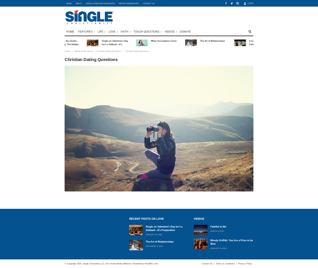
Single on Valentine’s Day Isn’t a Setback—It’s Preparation (110, 43)
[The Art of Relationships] (136, 244)
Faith (124, 31)
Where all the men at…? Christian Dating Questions (98, 51)
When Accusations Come (159, 41)
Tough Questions (146, 31)
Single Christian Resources (100, 3)
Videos (170, 31)
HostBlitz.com (151, 263)
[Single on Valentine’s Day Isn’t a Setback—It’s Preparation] (136, 229)
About (79, 3)
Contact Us (149, 3)
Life (100, 31)
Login (250, 3)
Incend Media (115, 263)
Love (112, 31)
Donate (185, 31)
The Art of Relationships (207, 41)
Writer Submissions (129, 3)
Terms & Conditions (225, 263)
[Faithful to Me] (201, 229)
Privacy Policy (245, 263)
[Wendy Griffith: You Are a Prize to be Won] (201, 243)
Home (69, 3)
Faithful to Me (218, 226)
